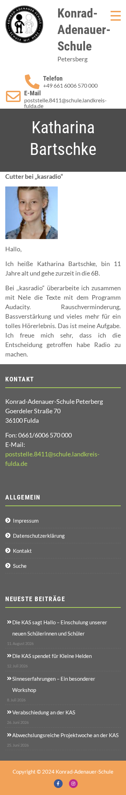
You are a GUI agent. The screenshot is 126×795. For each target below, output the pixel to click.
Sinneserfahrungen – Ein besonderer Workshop (53, 684)
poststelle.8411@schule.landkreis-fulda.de (65, 103)
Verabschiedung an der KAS (43, 712)
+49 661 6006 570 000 (70, 85)
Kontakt (22, 551)
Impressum (25, 520)
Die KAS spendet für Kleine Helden (52, 656)
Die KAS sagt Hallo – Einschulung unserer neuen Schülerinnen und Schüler (59, 628)
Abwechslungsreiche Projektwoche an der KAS (65, 735)
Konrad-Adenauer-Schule (84, 30)
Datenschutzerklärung (39, 535)
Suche (20, 566)
